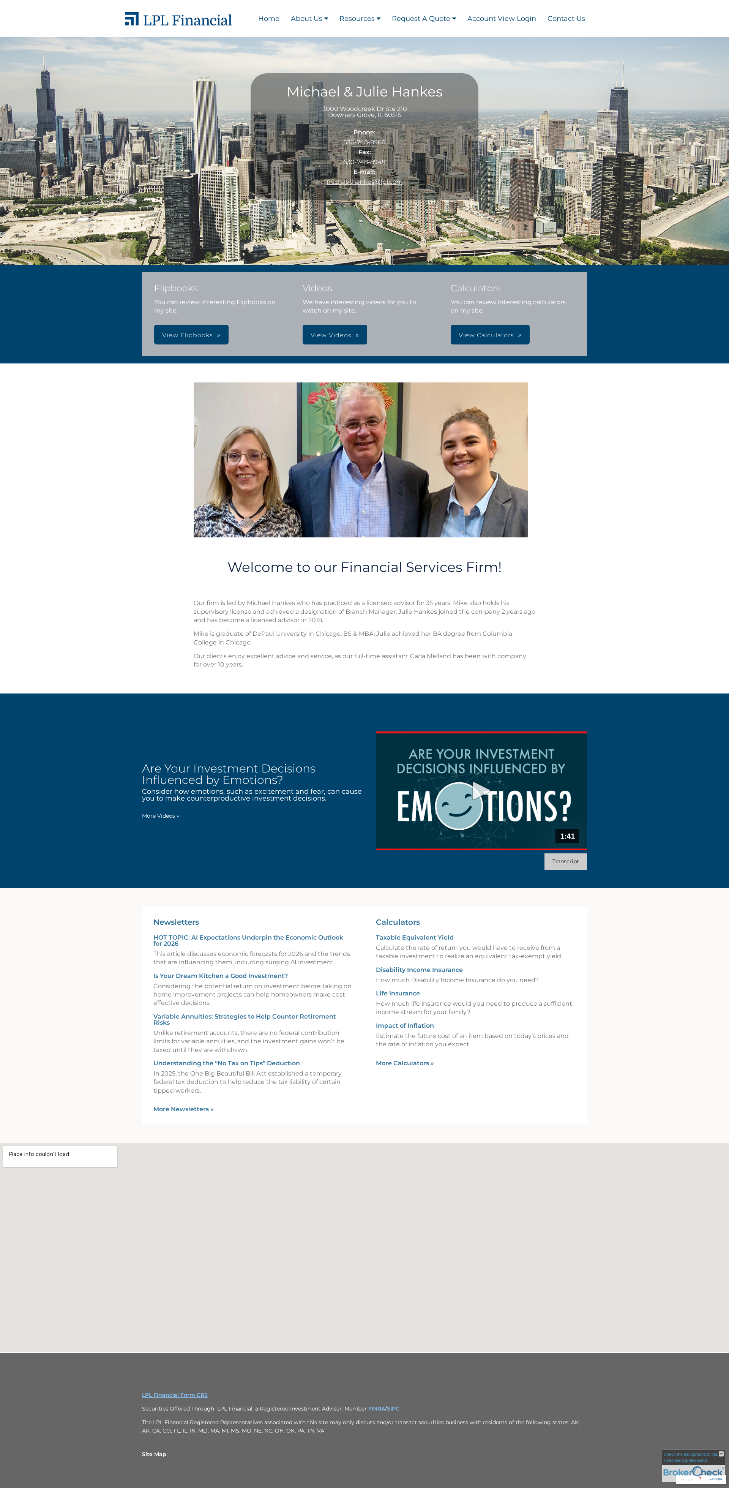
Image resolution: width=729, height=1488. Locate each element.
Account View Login (501, 18)
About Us (306, 18)
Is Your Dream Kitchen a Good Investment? (220, 975)
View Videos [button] (331, 335)
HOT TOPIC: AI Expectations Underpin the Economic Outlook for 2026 (248, 940)
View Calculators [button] (486, 335)
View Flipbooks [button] (187, 335)
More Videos (160, 815)
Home (268, 18)
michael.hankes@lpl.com (365, 181)
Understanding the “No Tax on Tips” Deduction (226, 1063)
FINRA (376, 1408)
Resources (357, 18)
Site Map (154, 1454)
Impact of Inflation (405, 1025)
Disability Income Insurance (419, 969)
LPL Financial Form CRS (175, 1395)
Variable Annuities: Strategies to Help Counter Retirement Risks (244, 1019)
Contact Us (566, 18)
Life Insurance (398, 993)
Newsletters (176, 922)
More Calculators (405, 1063)
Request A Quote (421, 18)
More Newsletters (183, 1109)
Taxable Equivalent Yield (415, 937)
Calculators (398, 922)
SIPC (393, 1408)
